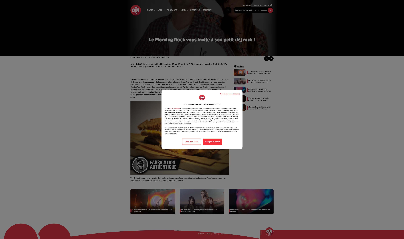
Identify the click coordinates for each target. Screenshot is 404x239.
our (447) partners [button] (174, 108)
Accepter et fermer (212, 141)
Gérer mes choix (191, 141)
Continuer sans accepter (230, 94)
